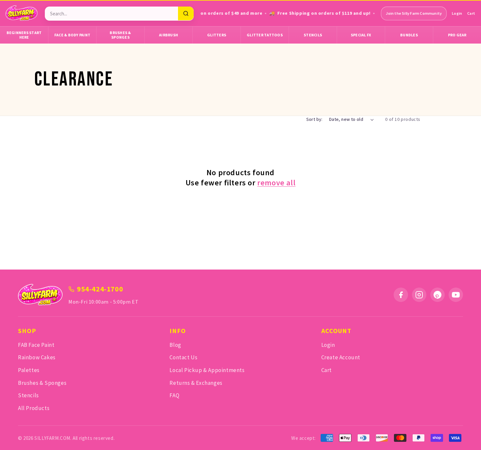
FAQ (174, 395)
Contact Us (183, 357)
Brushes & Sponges (120, 35)
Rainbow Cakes (37, 357)
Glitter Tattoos (265, 34)
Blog (175, 344)
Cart (471, 13)
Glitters (216, 34)
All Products (33, 408)
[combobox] (111, 14)
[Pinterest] (437, 295)
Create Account (340, 357)
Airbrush (168, 34)
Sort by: (314, 119)
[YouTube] (456, 295)
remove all (276, 183)
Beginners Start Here (24, 35)
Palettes (29, 370)
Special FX (361, 34)
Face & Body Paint (72, 34)
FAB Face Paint (36, 344)
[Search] (186, 13)
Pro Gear (457, 34)
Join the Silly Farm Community (414, 13)
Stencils (313, 34)
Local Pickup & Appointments (206, 370)
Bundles (409, 34)
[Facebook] (401, 295)
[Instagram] (419, 295)
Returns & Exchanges (195, 382)
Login (457, 13)
